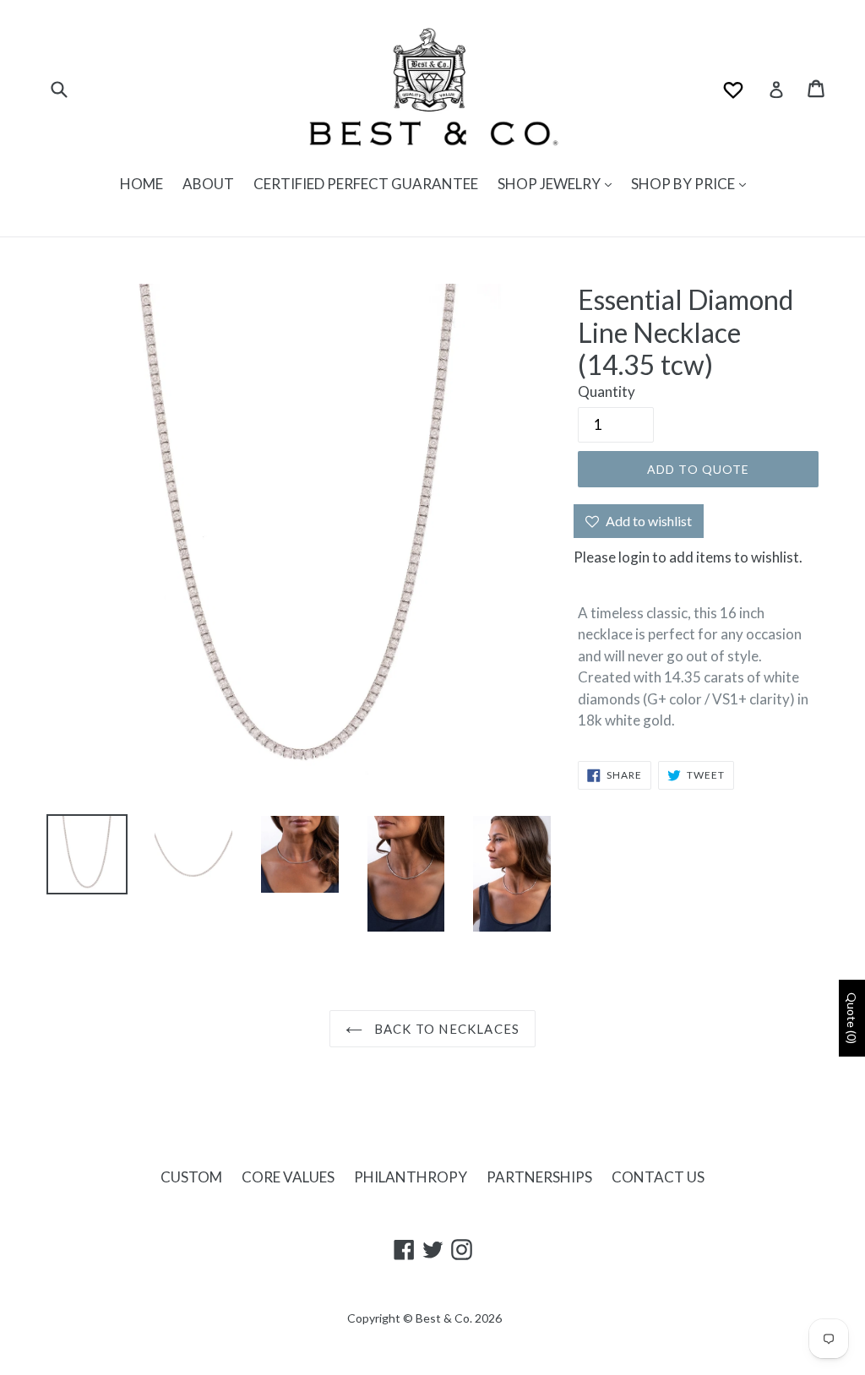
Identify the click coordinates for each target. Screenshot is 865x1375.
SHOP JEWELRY (550, 184)
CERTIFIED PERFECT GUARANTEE (365, 184)
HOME (141, 184)
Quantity (606, 391)
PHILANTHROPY (410, 1177)
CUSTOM (191, 1177)
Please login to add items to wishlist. (688, 557)
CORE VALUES (288, 1177)
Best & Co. (444, 1318)
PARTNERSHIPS (539, 1177)
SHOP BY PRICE (684, 184)
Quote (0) (852, 1018)
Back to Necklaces (445, 1028)
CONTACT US (658, 1177)
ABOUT (208, 184)
